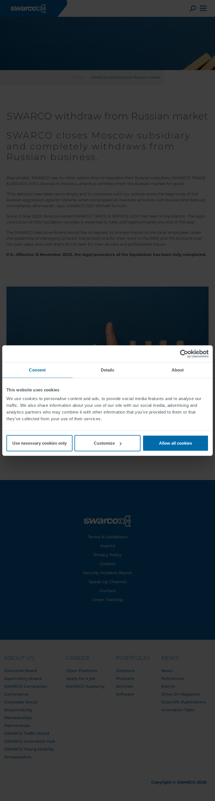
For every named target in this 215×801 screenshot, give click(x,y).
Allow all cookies (175, 443)
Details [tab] (107, 369)
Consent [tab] (37, 369)
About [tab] (178, 369)
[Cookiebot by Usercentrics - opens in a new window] (184, 353)
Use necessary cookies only (39, 443)
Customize (104, 443)
